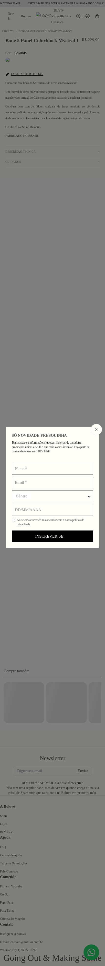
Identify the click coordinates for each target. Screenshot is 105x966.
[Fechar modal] (96, 429)
